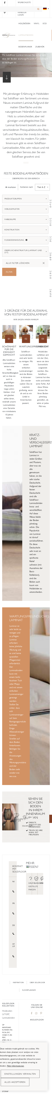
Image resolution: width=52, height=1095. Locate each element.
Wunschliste (24, 2)
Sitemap (5, 1091)
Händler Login (22, 13)
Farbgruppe (10, 219)
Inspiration (18, 982)
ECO (45, 24)
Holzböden (24, 24)
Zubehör (39, 47)
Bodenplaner (25, 47)
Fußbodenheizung (26, 240)
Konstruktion (11, 230)
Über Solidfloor (37, 982)
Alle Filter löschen (17, 263)
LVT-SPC (6, 1014)
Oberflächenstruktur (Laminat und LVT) (23, 251)
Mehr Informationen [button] (15, 1066)
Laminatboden (25, 35)
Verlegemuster (11, 209)
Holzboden (7, 1011)
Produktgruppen (13, 199)
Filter (9, 272)
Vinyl (36, 24)
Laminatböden (8, 1017)
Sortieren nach (26, 187)
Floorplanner (29, 990)
